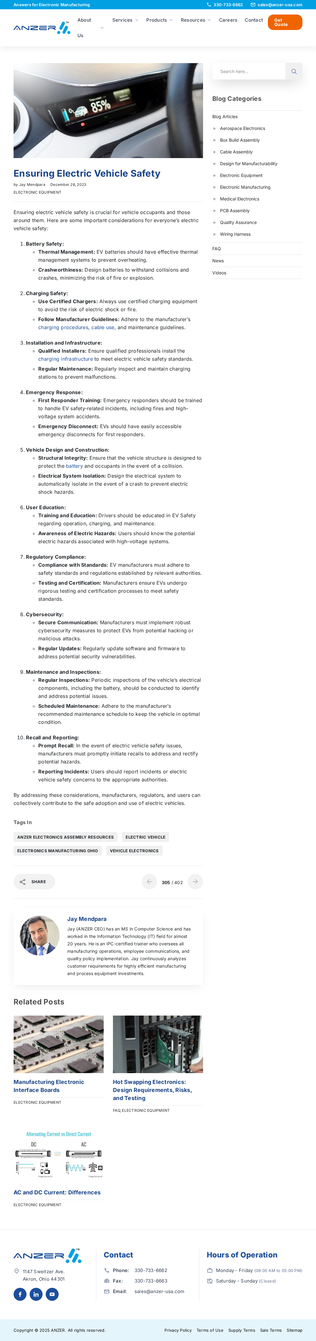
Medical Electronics (239, 198)
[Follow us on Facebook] (20, 1294)
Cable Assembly (236, 151)
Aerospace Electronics (242, 128)
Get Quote (281, 22)
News (218, 260)
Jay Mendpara (32, 184)
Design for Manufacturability (248, 163)
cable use (102, 327)
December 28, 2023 (68, 184)
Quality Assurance (238, 222)
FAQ (116, 1110)
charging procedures (63, 327)
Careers (228, 20)
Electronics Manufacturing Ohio (57, 850)
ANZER (57, 1330)
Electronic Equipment (37, 192)
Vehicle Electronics (134, 850)
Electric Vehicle (145, 837)
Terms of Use (210, 1330)
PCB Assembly (235, 210)
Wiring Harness (235, 234)
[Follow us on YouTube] (52, 1294)
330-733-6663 (151, 1281)
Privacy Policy (178, 1330)
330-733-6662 (151, 1270)
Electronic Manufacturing (245, 187)
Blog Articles (225, 116)
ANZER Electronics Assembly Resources (65, 837)
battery (74, 466)
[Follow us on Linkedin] (36, 1294)
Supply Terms (241, 1330)
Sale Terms (271, 1330)
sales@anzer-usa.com (160, 1291)
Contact (254, 20)
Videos (219, 272)
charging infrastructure (65, 359)
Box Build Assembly (240, 140)
